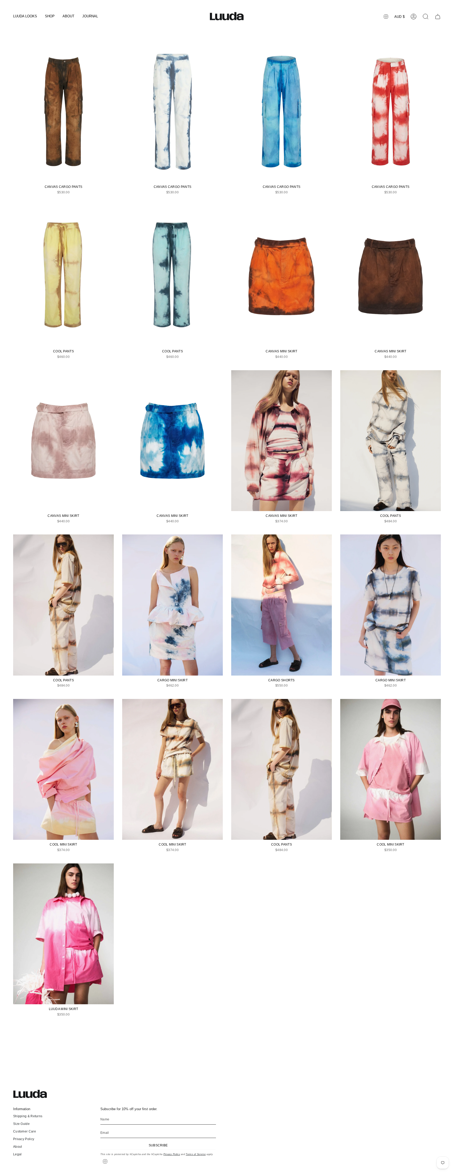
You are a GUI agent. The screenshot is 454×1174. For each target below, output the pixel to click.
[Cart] (438, 16)
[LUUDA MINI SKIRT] (63, 933)
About (17, 1147)
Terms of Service (196, 1154)
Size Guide (21, 1124)
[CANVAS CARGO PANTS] (63, 111)
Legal (17, 1154)
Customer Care (24, 1131)
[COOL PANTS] (63, 276)
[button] (25, 16)
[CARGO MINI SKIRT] (172, 604)
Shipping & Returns (27, 1116)
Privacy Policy (23, 1139)
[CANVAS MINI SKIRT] (281, 276)
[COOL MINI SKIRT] (63, 769)
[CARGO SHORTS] (281, 604)
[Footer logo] (33, 1094)
